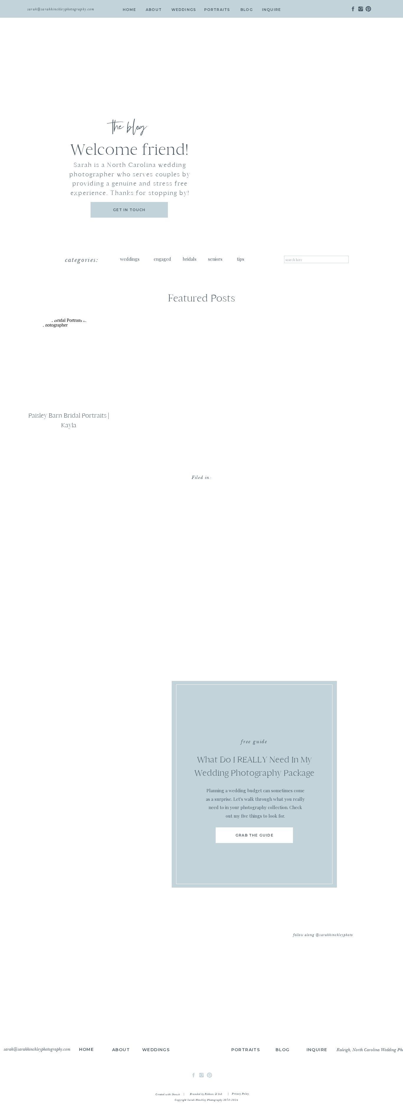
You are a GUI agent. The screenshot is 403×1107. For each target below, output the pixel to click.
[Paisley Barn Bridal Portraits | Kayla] (68, 362)
